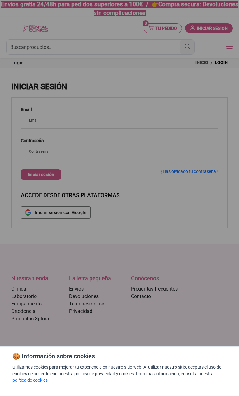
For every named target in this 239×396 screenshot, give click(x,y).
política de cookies (30, 380)
